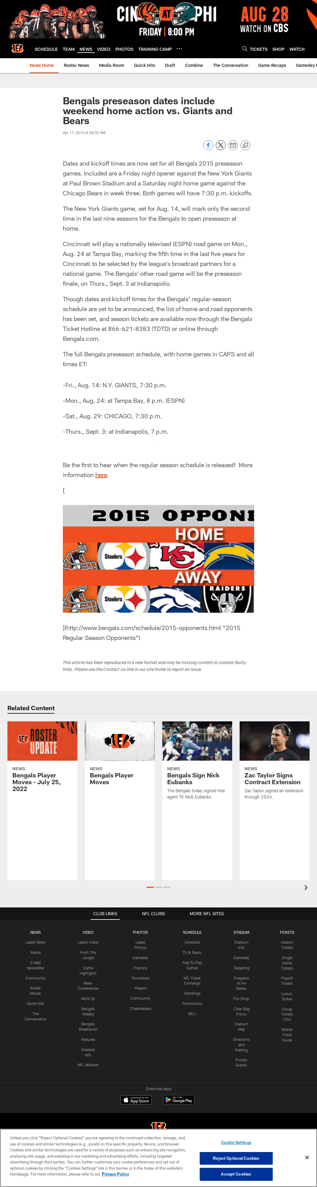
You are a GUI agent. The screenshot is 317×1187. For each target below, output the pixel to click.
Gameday (140, 957)
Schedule (192, 942)
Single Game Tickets (287, 962)
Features (88, 1039)
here (101, 474)
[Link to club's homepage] (17, 48)
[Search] (244, 48)
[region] (158, 1158)
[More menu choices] (179, 48)
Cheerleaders (140, 1008)
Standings (192, 993)
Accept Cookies (236, 1174)
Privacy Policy (115, 1174)
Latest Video (88, 942)
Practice (140, 968)
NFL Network (88, 1065)
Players (140, 988)
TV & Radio (192, 952)
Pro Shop (241, 998)
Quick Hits (35, 1003)
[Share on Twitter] (221, 148)
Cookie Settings (236, 1142)
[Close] (307, 1157)
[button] (150, 887)
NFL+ (192, 1013)
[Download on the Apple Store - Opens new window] (136, 1100)
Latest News (36, 942)
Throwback (140, 978)
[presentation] (307, 888)
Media (36, 952)
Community (35, 978)
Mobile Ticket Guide (287, 1034)
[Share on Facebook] (208, 148)
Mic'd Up (88, 998)
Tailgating (241, 968)
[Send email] (233, 148)
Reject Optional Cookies (236, 1158)
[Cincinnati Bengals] (158, 1128)
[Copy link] (245, 145)
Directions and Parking (241, 1044)
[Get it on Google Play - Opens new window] (178, 1103)
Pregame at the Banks (241, 983)
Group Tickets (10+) (287, 1014)
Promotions (192, 1003)
